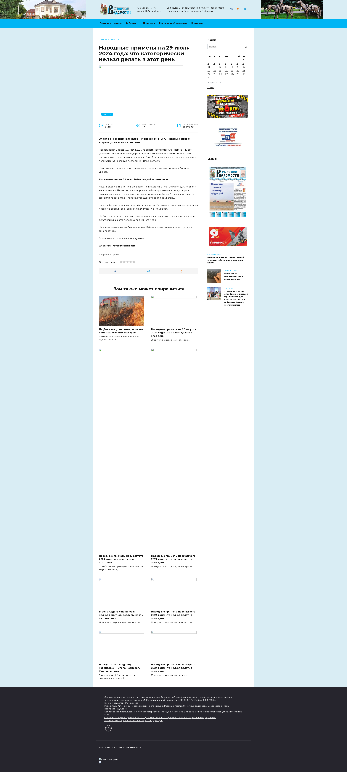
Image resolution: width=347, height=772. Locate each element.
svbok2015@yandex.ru (149, 11)
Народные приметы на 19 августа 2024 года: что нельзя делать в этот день (121, 559)
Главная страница (111, 23)
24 (209, 74)
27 (226, 74)
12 (220, 67)
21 (232, 70)
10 (209, 67)
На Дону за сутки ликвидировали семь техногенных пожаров (121, 331)
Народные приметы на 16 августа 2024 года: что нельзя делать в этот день (173, 615)
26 (220, 74)
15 (238, 67)
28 (232, 74)
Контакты (197, 23)
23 (243, 70)
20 (226, 70)
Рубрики (131, 23)
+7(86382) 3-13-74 (146, 8)
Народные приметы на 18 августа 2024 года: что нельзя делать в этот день (173, 559)
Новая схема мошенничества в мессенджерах (233, 276)
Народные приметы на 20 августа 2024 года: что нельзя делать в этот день (173, 332)
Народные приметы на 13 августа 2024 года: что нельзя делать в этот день (173, 668)
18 (214, 70)
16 (243, 67)
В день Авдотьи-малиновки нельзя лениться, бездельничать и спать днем (121, 615)
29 (238, 74)
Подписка (149, 23)
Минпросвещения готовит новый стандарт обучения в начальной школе (225, 260)
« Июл (210, 87)
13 (226, 67)
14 (232, 67)
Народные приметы (110, 254)
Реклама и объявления (173, 23)
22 (238, 70)
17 (209, 70)
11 (214, 67)
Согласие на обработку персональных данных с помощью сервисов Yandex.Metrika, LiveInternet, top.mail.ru (160, 717)
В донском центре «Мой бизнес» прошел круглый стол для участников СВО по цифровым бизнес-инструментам (236, 298)
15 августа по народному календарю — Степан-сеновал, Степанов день (119, 668)
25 (214, 74)
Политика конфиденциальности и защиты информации (133, 720)
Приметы (107, 114)
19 (220, 70)
